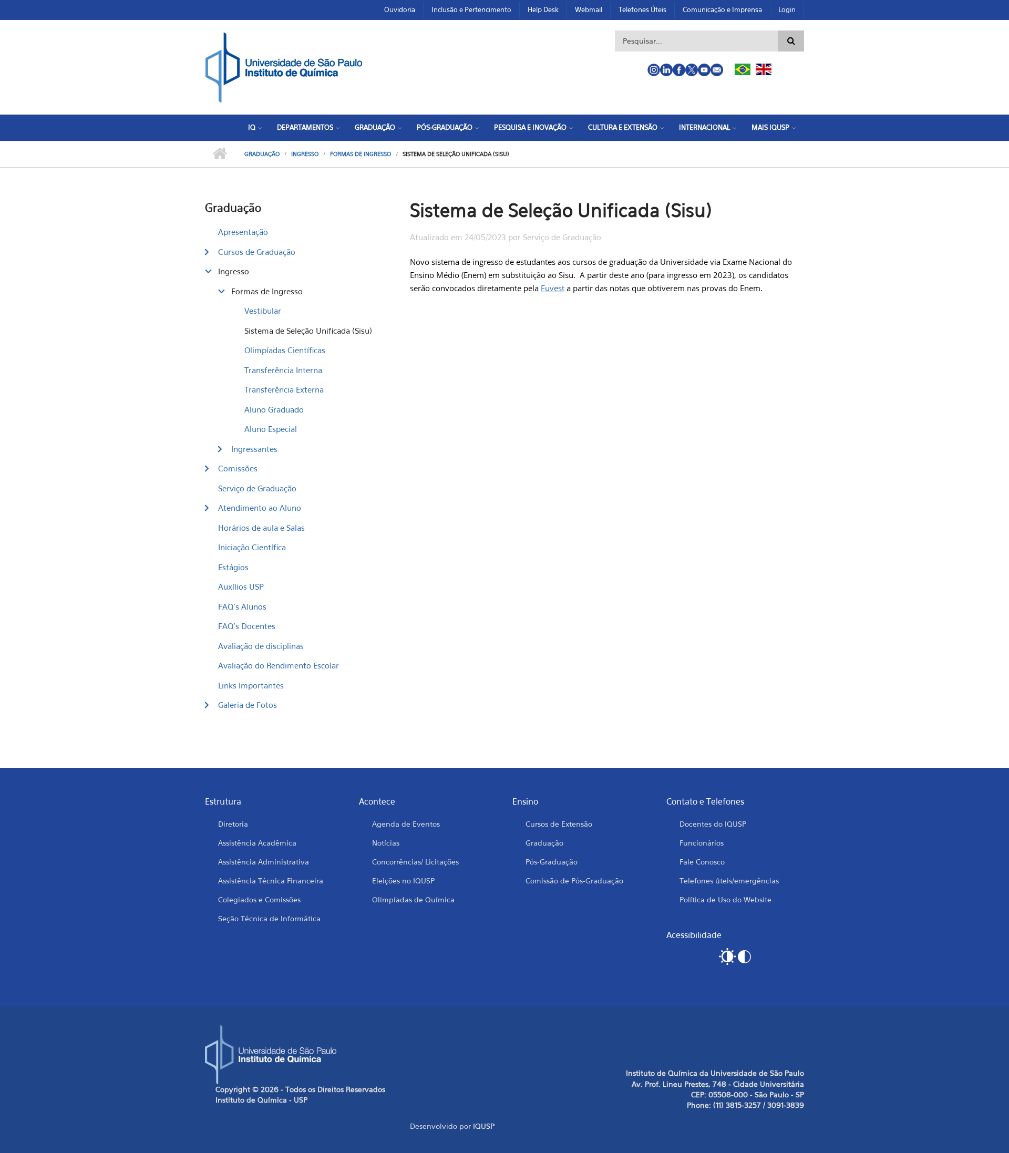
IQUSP (484, 1125)
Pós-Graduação (444, 127)
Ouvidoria (399, 9)
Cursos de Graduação (256, 251)
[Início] (284, 66)
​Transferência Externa (284, 389)
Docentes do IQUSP (712, 823)
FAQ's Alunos (242, 606)
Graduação (375, 127)
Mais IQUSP (770, 127)
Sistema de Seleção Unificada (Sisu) (308, 330)
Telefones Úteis (642, 9)
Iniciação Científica (252, 547)
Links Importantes (251, 685)
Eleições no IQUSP (403, 880)
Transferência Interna (283, 370)
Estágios (233, 567)
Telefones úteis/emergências (729, 880)
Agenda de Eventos (406, 823)
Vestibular (262, 310)
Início (219, 154)
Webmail (588, 9)
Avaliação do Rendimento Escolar (278, 665)
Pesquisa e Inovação (530, 127)
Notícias (385, 842)
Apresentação (243, 231)
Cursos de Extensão (559, 823)
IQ (251, 127)
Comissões (238, 468)
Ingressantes (254, 449)
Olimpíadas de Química (413, 899)
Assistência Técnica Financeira (270, 880)
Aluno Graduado (274, 409)
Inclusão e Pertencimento (471, 9)
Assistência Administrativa (263, 861)
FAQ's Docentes (246, 626)
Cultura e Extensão (622, 127)
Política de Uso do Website (725, 899)
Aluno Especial (270, 429)
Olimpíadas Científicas (284, 350)
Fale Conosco (702, 861)
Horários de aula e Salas (261, 527)
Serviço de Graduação (257, 488)
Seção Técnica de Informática (269, 918)
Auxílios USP (241, 586)
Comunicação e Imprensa (722, 9)
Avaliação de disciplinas (261, 646)
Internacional (704, 127)
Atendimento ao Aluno (259, 507)
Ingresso (304, 154)
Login (787, 9)
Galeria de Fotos (247, 704)
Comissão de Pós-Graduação (574, 880)
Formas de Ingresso (360, 154)
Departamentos (305, 127)
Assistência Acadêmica (257, 842)
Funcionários (701, 842)
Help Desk (543, 9)
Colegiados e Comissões (259, 899)
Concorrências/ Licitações (415, 861)
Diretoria (233, 823)
